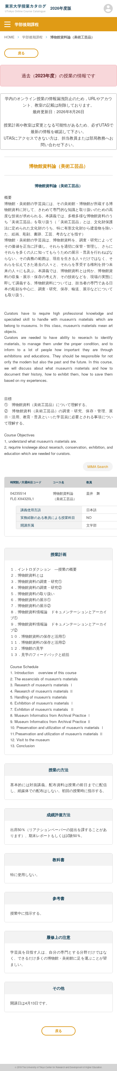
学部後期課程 (32, 36)
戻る (21, 52)
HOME (9, 36)
